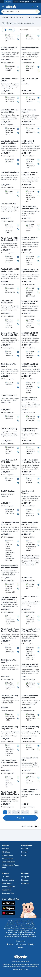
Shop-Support (7, 883)
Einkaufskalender (8, 862)
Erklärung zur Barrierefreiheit (28, 966)
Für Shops (5, 877)
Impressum (34, 964)
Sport (28, 17)
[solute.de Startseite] (20, 969)
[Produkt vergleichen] (18, 39)
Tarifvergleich (24, 1)
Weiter (19, 818)
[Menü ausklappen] (23, 17)
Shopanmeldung (8, 880)
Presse (24, 855)
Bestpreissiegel (7, 858)
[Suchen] (37, 11)
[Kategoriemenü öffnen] (3, 7)
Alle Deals (5, 849)
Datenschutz (6, 964)
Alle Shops (6, 852)
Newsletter (25, 883)
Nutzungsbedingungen (10, 966)
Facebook (25, 880)
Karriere (24, 852)
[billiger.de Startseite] (11, 6)
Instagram (25, 877)
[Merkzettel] (33, 7)
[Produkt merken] (18, 35)
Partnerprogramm (8, 886)
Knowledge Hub (8, 893)
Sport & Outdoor (15, 17)
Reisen (33, 1)
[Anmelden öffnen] (38, 7)
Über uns (24, 849)
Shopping (8, 1)
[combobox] (20, 11)
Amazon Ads (6, 890)
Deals (16, 1)
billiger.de (5, 17)
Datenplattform (7, 855)
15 (36, 812)
